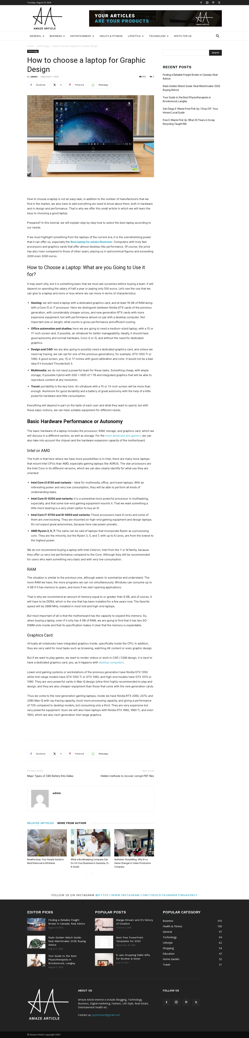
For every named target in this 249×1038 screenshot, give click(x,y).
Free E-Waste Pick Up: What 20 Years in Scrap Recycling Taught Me (189, 122)
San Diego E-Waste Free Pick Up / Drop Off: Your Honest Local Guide (190, 110)
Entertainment (80, 36)
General (35, 36)
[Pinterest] (213, 2)
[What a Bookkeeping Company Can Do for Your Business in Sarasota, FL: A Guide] (90, 842)
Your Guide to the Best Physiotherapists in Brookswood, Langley (187, 99)
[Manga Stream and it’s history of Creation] (104, 924)
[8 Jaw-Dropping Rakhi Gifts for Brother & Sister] (104, 959)
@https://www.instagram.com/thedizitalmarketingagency (146, 895)
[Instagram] (207, 2)
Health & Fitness (111, 36)
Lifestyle (134, 36)
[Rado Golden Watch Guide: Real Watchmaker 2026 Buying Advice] (36, 942)
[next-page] (93, 874)
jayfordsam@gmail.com (106, 1015)
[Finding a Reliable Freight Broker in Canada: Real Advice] (36, 924)
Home (30, 46)
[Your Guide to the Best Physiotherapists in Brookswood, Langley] (36, 960)
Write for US (183, 36)
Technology (157, 36)
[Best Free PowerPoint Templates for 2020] (104, 942)
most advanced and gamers (123, 435)
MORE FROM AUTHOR (71, 823)
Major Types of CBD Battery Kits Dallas (50, 776)
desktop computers (111, 662)
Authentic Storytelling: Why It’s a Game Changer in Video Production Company (132, 863)
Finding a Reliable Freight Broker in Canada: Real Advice (190, 76)
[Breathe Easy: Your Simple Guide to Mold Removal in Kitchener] (47, 842)
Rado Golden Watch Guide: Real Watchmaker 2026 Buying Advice (191, 88)
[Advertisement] (90, 187)
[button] (217, 36)
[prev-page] (87, 874)
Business (56, 36)
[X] (219, 2)
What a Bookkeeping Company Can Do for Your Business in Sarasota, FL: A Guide (90, 863)
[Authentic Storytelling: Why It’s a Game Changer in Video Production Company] (134, 842)
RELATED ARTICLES (40, 823)
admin (34, 76)
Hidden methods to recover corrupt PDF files (127, 776)
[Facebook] (201, 2)
